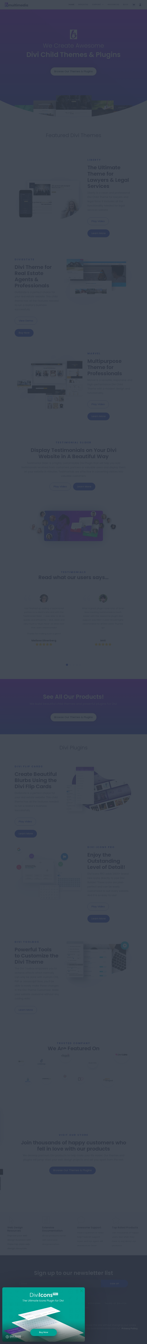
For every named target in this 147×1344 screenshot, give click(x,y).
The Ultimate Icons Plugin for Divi (43, 1300)
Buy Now (43, 1332)
